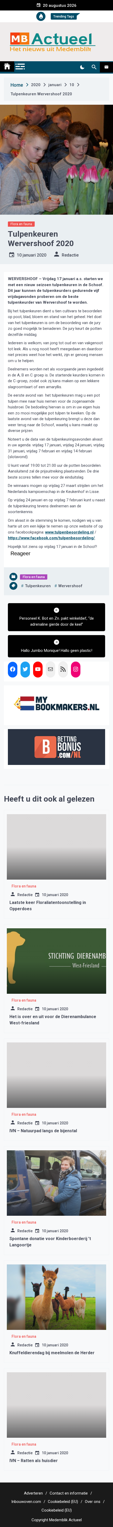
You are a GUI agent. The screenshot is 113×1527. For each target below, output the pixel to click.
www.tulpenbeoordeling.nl (69, 532)
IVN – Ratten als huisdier (33, 1460)
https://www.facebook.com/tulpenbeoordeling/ (51, 538)
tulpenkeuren (38, 586)
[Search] (94, 67)
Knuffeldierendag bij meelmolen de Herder (52, 1352)
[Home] (7, 66)
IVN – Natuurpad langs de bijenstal (43, 1130)
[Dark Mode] (82, 67)
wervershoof (70, 586)
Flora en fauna (21, 224)
